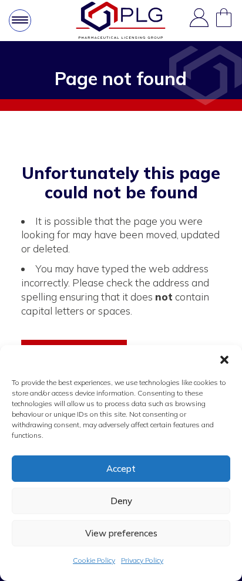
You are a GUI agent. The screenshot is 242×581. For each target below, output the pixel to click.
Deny (121, 500)
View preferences (121, 533)
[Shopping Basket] (223, 20)
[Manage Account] (199, 20)
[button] (224, 360)
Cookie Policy (94, 560)
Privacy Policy (142, 560)
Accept (121, 468)
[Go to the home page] (120, 20)
